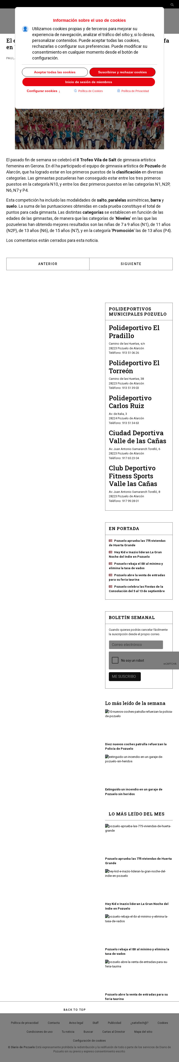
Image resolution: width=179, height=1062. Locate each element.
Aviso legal (76, 1023)
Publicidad (114, 1023)
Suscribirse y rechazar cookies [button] (122, 72)
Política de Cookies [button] (90, 91)
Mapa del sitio (143, 1031)
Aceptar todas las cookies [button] (55, 72)
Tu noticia (68, 1031)
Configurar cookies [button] (43, 91)
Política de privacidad (24, 1023)
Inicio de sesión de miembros (88, 82)
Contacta (54, 1023)
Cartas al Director (113, 1031)
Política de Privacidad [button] (135, 91)
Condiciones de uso (39, 1031)
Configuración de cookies (89, 1040)
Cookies (163, 1023)
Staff (96, 1023)
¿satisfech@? (139, 1023)
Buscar (88, 1031)
